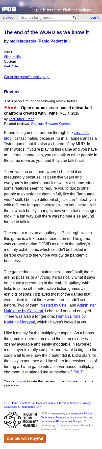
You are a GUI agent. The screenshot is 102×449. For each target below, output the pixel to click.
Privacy (86, 403)
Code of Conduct (46, 403)
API (39, 406)
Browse (7, 17)
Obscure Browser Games (51, 124)
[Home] (51, 7)
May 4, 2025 (69, 113)
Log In (95, 17)
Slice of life (12, 57)
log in (22, 381)
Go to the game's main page (27, 77)
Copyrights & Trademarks (19, 406)
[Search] (75, 17)
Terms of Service (69, 403)
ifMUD (78, 372)
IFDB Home (11, 403)
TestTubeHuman (21, 119)
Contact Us (27, 403)
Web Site (11, 66)
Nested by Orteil (54, 305)
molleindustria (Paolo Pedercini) (40, 41)
